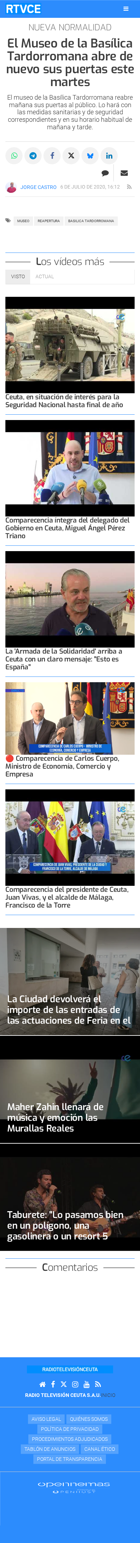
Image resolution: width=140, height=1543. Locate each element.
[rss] (129, 187)
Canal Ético (99, 1449)
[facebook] (53, 1384)
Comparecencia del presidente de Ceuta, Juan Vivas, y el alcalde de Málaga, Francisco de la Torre (67, 897)
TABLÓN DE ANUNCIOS (49, 1449)
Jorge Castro (38, 187)
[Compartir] (14, 155)
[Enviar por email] (124, 172)
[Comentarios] (105, 172)
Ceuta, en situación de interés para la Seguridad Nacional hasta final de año (64, 401)
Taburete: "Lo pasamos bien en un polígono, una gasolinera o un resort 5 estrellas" (65, 1231)
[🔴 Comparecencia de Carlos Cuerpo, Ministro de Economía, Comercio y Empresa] (70, 718)
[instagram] (75, 1384)
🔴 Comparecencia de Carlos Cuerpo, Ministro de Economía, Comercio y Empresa (62, 766)
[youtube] (87, 1384)
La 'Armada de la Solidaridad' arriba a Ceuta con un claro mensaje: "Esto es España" (63, 659)
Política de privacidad (70, 1429)
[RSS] (98, 1384)
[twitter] (63, 1384)
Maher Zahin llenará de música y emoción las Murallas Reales (55, 1117)
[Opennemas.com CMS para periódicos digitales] (74, 1487)
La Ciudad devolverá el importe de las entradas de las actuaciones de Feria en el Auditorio (68, 1015)
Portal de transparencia (69, 1459)
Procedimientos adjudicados (70, 1439)
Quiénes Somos (89, 1419)
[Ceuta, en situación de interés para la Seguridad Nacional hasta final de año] (70, 345)
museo (23, 221)
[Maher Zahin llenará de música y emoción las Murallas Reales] (70, 1089)
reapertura (49, 221)
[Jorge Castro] (11, 187)
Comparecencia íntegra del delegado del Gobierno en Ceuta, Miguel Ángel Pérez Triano (67, 528)
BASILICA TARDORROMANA (91, 221)
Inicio (108, 1395)
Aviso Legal (46, 1419)
